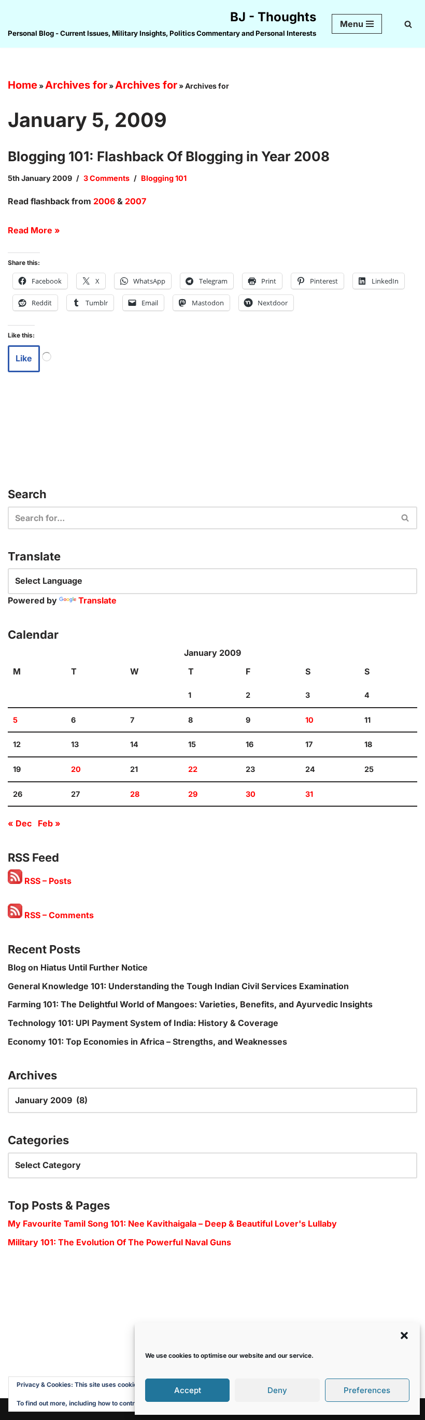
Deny (277, 1390)
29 (192, 794)
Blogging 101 (164, 178)
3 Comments (106, 178)
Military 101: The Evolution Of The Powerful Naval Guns (119, 1242)
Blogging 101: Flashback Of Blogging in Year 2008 (169, 156)
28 (134, 794)
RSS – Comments (58, 915)
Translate (97, 600)
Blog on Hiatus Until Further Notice (78, 967)
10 (309, 719)
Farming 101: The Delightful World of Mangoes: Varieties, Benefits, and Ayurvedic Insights (190, 1004)
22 (192, 769)
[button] (404, 1335)
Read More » (34, 230)
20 (76, 769)
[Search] (408, 24)
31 (309, 794)
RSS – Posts (47, 881)
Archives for (76, 85)
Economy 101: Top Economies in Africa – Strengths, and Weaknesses (147, 1041)
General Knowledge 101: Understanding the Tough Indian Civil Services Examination (178, 986)
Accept (187, 1390)
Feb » (49, 823)
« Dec (20, 823)
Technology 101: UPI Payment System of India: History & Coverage (143, 1023)
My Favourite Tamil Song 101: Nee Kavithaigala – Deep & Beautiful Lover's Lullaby (172, 1223)
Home (22, 85)
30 (251, 794)
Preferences (367, 1390)
